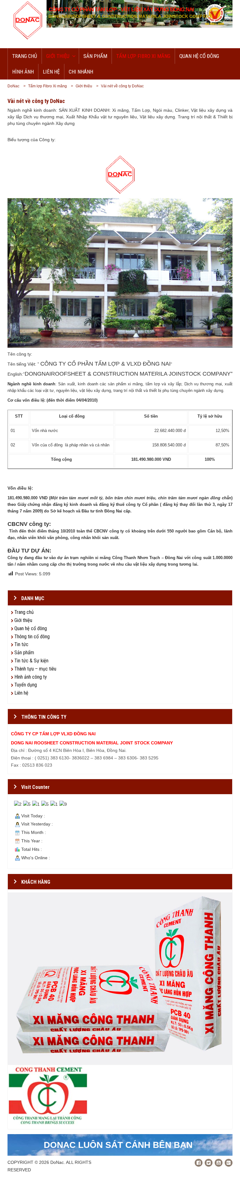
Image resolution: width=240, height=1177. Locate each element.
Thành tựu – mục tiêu (35, 669)
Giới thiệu (57, 56)
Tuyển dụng (25, 685)
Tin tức (21, 644)
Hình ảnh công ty (30, 677)
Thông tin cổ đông (32, 637)
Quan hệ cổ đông (199, 56)
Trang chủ (24, 56)
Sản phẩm (95, 56)
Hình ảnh (23, 72)
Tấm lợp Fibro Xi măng (143, 56)
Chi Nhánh (81, 72)
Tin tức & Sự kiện (31, 661)
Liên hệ (51, 72)
